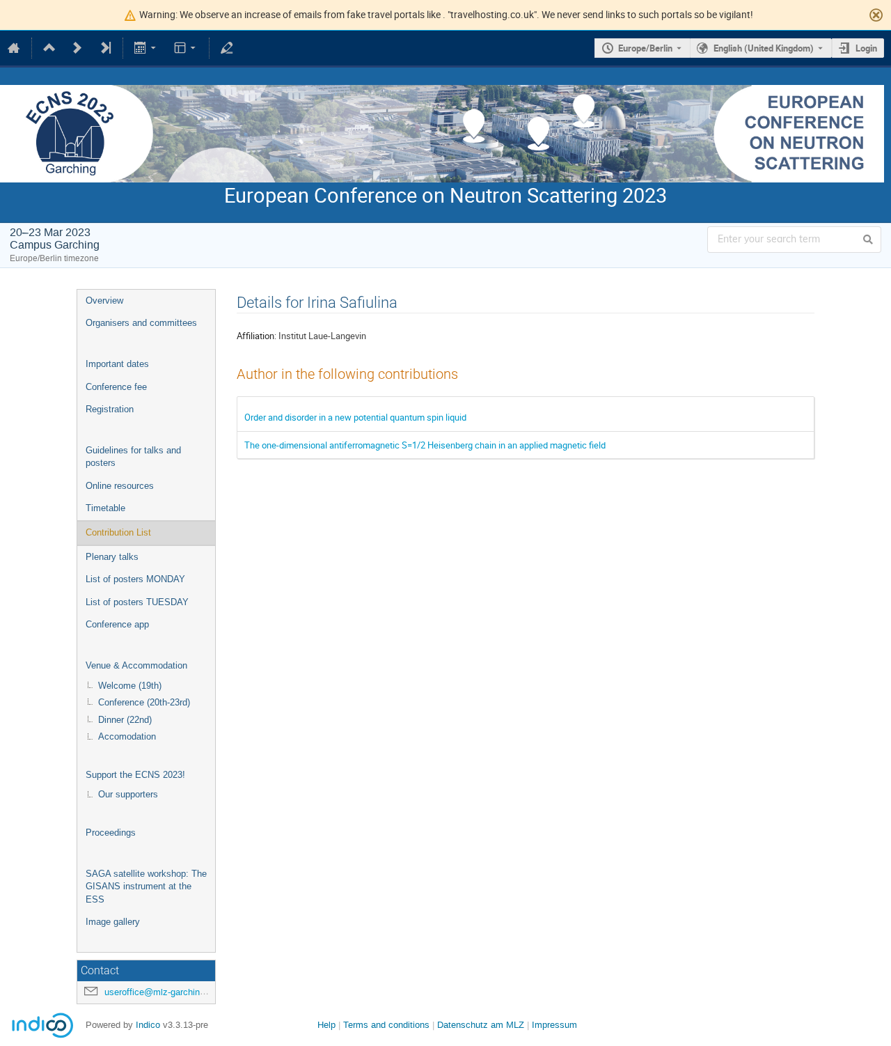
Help (326, 1025)
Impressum (554, 1025)
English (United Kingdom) (763, 48)
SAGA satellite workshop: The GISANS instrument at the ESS (146, 886)
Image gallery (113, 921)
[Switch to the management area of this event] (227, 48)
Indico (148, 1025)
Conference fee (116, 387)
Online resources (120, 486)
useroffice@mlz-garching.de (160, 992)
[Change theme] (185, 48)
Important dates (117, 364)
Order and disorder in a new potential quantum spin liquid (355, 417)
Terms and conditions (386, 1025)
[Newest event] (105, 48)
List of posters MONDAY (135, 579)
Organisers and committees (141, 323)
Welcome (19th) (129, 685)
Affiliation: (256, 335)
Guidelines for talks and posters (133, 457)
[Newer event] (77, 48)
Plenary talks (112, 557)
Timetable (105, 508)
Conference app (117, 624)
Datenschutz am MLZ (480, 1025)
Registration (110, 409)
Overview (104, 300)
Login (866, 48)
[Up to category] (49, 48)
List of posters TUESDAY (137, 602)
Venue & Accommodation (136, 665)
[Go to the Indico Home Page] (14, 48)
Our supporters (128, 794)
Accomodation (127, 736)
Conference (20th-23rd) (144, 702)
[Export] (146, 48)
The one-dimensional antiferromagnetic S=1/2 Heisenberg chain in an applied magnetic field (425, 445)
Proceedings (111, 832)
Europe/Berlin (645, 48)
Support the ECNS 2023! (135, 775)
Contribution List (118, 532)
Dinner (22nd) (125, 720)
